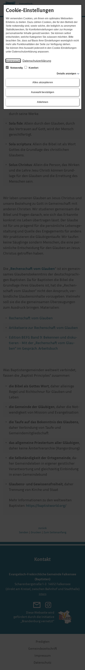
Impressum (13, 60)
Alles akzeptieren (42, 82)
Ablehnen (42, 102)
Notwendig (16, 67)
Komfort (33, 67)
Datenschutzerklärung (36, 60)
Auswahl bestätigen (42, 92)
